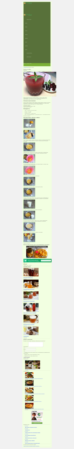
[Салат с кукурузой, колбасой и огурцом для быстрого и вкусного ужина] (29, 400)
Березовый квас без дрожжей (29, 301)
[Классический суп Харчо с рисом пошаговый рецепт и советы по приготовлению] (29, 385)
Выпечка (26, 38)
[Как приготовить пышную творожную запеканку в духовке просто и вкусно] (29, 408)
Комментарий (26, 346)
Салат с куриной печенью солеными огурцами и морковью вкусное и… (34, 378)
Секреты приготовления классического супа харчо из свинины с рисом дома (34, 393)
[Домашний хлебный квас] (31, 276)
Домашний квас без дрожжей (29, 324)
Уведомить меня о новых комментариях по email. (32, 354)
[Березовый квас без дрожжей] (31, 299)
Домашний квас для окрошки (29, 289)
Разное (26, 49)
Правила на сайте (29, 19)
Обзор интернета (29, 56)
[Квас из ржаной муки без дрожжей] (31, 311)
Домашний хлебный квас (28, 277)
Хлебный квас (26, 336)
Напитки (27, 67)
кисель (26, 263)
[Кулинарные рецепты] (28, 3)
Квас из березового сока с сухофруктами (30, 369)
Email (25, 349)
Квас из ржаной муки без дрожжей (30, 312)
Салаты (26, 30)
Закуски (26, 34)
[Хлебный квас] (31, 334)
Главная (25, 67)
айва (24, 263)
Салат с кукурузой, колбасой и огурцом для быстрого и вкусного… (33, 401)
